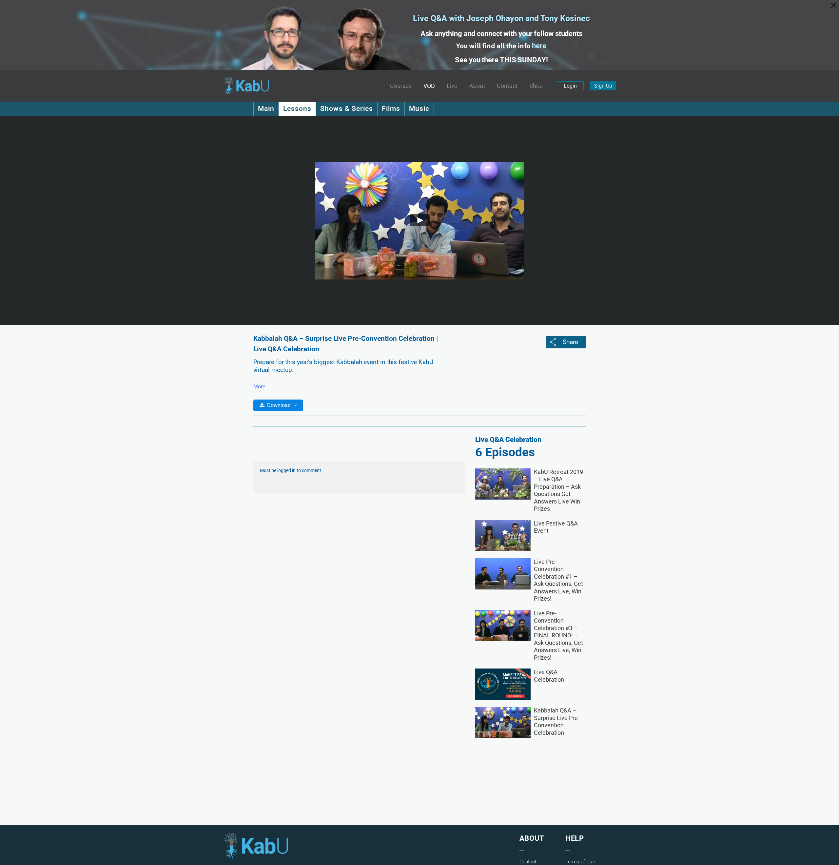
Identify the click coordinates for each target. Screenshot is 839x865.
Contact (507, 86)
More (259, 386)
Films (391, 109)
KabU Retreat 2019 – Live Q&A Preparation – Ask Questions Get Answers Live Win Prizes (558, 490)
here (539, 46)
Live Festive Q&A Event (556, 527)
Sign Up (603, 86)
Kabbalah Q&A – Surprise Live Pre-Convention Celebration (556, 721)
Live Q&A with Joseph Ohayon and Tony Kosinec (501, 18)
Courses (401, 86)
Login (570, 86)
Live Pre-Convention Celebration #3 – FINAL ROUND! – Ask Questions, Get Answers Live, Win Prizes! (558, 635)
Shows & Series (346, 109)
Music (419, 109)
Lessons (297, 109)
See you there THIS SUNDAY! (501, 60)
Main (266, 109)
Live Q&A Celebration (549, 676)
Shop (536, 86)
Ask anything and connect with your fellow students (501, 34)
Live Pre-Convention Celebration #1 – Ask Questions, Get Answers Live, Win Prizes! (558, 580)
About (477, 86)
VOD (429, 86)
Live (452, 86)
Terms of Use (580, 862)
